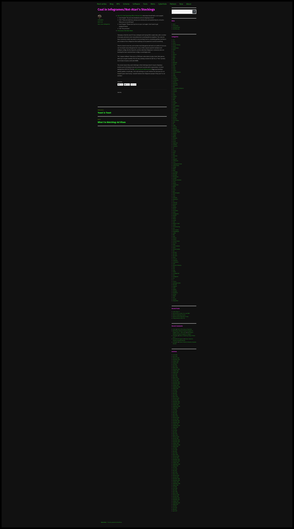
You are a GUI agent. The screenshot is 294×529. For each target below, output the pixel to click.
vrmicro (174, 281)
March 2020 (175, 454)
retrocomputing (176, 226)
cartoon (174, 70)
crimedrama (175, 80)
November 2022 (176, 403)
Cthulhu (174, 81)
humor (174, 141)
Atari (99, 24)
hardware (175, 138)
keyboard (175, 159)
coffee (174, 75)
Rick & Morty (176, 229)
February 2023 (176, 398)
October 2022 (176, 404)
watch (174, 287)
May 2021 (175, 432)
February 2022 (176, 417)
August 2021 (175, 427)
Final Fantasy (176, 120)
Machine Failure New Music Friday (180, 316)
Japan (174, 152)
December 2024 (176, 369)
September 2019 (176, 464)
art (173, 51)
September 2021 (176, 425)
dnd (174, 93)
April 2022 (175, 414)
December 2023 (176, 382)
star (174, 250)
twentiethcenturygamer (178, 338)
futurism (175, 126)
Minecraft (175, 173)
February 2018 (176, 494)
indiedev (175, 144)
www (174, 297)
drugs (174, 101)
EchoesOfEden (176, 106)
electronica (175, 110)
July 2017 (175, 506)
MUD (174, 188)
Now (181, 4)
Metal (174, 170)
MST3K (174, 186)
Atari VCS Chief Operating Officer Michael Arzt (129, 15)
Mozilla (174, 183)
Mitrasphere (175, 176)
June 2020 (175, 449)
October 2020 (176, 443)
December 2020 (176, 440)
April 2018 (175, 491)
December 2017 (176, 498)
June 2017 (175, 507)
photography (176, 213)
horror (174, 139)
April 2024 (175, 375)
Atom (174, 56)
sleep (174, 244)
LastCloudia (175, 160)
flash (174, 122)
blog (174, 65)
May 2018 (175, 490)
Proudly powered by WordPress (115, 522)
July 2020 (175, 448)
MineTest (175, 175)
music (174, 189)
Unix (174, 275)
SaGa (174, 236)
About (188, 4)
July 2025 (175, 364)
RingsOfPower (176, 231)
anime (174, 46)
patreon (174, 207)
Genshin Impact (176, 131)
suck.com (175, 258)
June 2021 (175, 430)
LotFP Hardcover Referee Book (142, 69)
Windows (175, 291)
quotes (174, 220)
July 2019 (175, 467)
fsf (173, 123)
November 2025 (176, 359)
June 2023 (175, 391)
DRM (174, 99)
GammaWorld (176, 130)
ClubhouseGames (177, 72)
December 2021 (176, 420)
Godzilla (174, 133)
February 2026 (176, 358)
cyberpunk (175, 85)
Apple (174, 49)
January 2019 (176, 477)
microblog (175, 172)
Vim (174, 278)
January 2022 (176, 419)
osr (173, 200)
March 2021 (175, 435)
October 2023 (176, 385)
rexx (174, 228)
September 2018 (176, 483)
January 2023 (176, 399)
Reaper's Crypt (176, 223)
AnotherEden (176, 48)
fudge (174, 125)
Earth (174, 104)
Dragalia (175, 96)
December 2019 (176, 459)
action (174, 43)
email (174, 112)
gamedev (175, 128)
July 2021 (175, 428)
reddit (174, 225)
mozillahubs (175, 184)
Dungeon (175, 102)
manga (174, 167)
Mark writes (101, 4)
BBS (174, 59)
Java (174, 154)
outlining (175, 202)
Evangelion (175, 114)
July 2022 (175, 409)
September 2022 (176, 406)
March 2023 (175, 396)
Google (174, 135)
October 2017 (176, 501)
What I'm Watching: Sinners (179, 315)
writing (174, 294)
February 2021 (176, 436)
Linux (174, 162)
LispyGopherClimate (177, 163)
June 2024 (175, 374)
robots (174, 233)
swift (174, 263)
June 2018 (175, 488)
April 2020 (175, 453)
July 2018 (175, 486)
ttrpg (174, 270)
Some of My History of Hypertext (184, 329)
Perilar (174, 209)
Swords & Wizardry (177, 265)
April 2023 (175, 395)
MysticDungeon (176, 192)
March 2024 (175, 377)
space (174, 247)
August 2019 (175, 465)
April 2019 (175, 472)
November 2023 (176, 383)
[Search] (194, 11)
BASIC (174, 57)
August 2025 (175, 362)
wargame (175, 286)
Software (136, 4)
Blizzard (174, 64)
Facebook (175, 115)
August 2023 (175, 388)
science (174, 239)
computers (175, 78)
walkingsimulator (177, 283)
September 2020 (176, 444)
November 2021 (176, 422)
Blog (111, 4)
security (174, 242)
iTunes (174, 151)
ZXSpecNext (175, 300)
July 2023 (175, 390)
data (174, 86)
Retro (153, 4)
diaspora (175, 91)
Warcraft (175, 284)
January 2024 (176, 380)
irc (173, 149)
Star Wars (175, 255)
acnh (174, 41)
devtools (175, 89)
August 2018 (175, 485)
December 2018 (176, 478)
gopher (174, 136)
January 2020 (176, 457)
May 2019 (175, 470)
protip (174, 217)
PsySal (174, 329)
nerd (174, 194)
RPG (118, 4)
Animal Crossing (176, 44)
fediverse (175, 118)
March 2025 (175, 367)
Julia (174, 157)
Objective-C (175, 199)
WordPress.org (176, 29)
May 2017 (175, 509)
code (174, 73)
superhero (175, 260)
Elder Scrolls (176, 109)
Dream (174, 97)
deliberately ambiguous (178, 88)
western (174, 289)
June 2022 (175, 411)
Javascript (175, 155)
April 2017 (175, 510)
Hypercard (175, 143)
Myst (174, 191)
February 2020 (176, 456)
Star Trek (175, 254)
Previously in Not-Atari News (125, 30)
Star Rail (175, 252)
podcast (174, 215)
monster (175, 178)
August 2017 (175, 504)
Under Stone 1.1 (176, 311)
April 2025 (175, 366)
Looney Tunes (176, 165)
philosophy (175, 210)
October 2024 (176, 370)
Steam (174, 257)
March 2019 (175, 473)
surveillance (175, 262)
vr (173, 279)
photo (174, 212)
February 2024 (176, 378)
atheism (174, 54)
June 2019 (175, 469)
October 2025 (176, 361)
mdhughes (100, 19)
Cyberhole (162, 4)
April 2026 (175, 356)
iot (173, 147)
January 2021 (175, 438)
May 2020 (175, 451)
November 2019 (176, 461)
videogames (107, 24)
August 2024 (175, 372)
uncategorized (176, 273)
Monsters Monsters (177, 180)
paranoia (175, 204)
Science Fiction (176, 241)
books (174, 69)
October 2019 (176, 462)
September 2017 (176, 502)
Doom (174, 94)
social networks (176, 246)
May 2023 (175, 393)
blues (174, 67)
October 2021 (176, 424)
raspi (174, 221)
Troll (174, 268)
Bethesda (175, 62)
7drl (174, 40)
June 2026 (175, 354)
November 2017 (176, 499)
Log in (174, 24)
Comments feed (176, 27)
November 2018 (176, 480)
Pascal (174, 205)
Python (174, 218)
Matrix (174, 168)
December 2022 (176, 401)
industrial (175, 146)
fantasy (174, 117)
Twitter (174, 271)
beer (174, 60)
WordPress (175, 292)
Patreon (173, 4)
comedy (174, 77)
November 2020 (176, 441)
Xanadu (174, 299)
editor (174, 107)
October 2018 (176, 481)
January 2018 (176, 496)
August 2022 (175, 407)
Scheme (126, 4)
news (102, 24)
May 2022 (175, 412)
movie (174, 181)
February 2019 (176, 475)
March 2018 (175, 493)
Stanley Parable (176, 249)
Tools (145, 4)
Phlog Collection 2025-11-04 (179, 318)
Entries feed (175, 25)
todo (174, 266)
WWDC (174, 295)
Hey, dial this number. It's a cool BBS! (181, 313)
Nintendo (175, 197)
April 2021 (175, 433)
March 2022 (175, 415)
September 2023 (176, 387)
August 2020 (175, 446)
